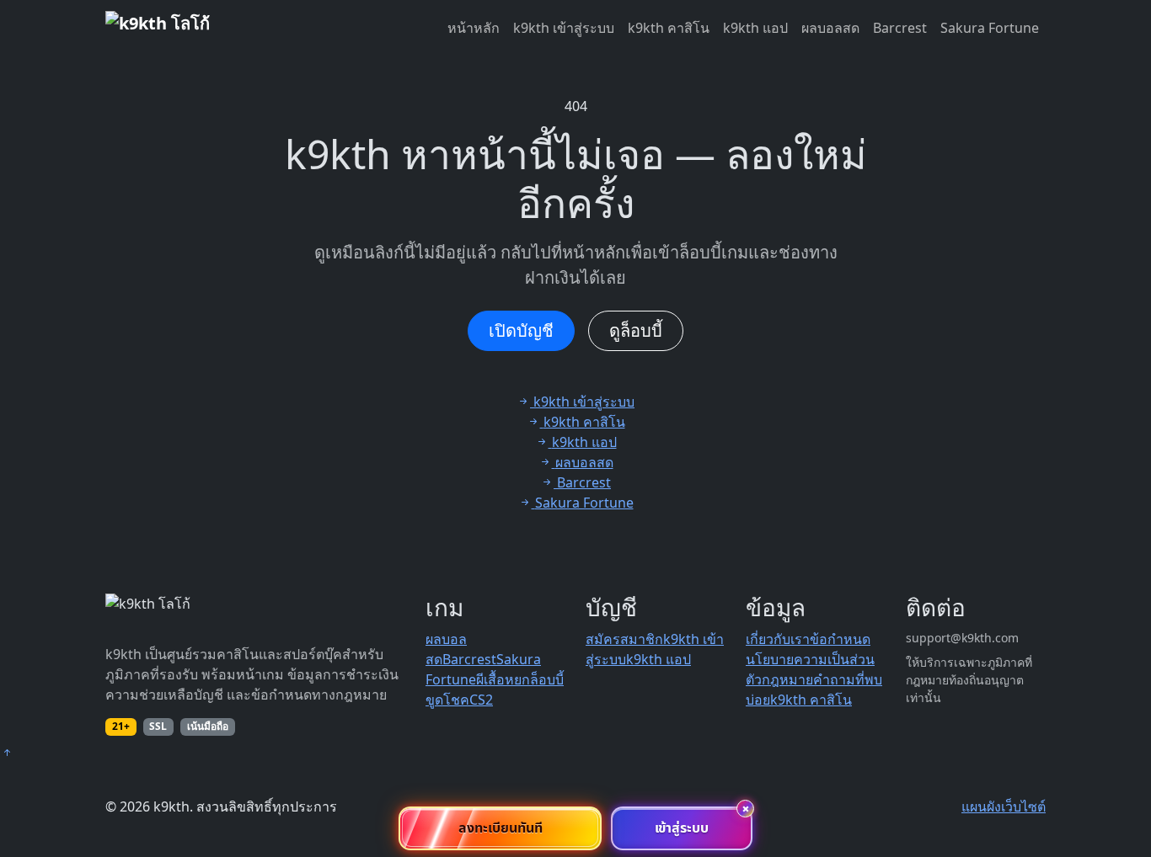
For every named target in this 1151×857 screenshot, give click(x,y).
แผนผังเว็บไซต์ (1003, 806)
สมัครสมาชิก (624, 639)
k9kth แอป (755, 28)
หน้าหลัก (473, 28)
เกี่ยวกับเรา (778, 639)
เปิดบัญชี (521, 330)
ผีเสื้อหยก (503, 679)
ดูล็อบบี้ (635, 330)
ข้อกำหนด (840, 639)
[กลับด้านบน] (6, 753)
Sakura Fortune (989, 28)
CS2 (481, 699)
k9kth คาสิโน (668, 28)
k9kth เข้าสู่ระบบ (563, 28)
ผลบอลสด (830, 28)
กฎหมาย (787, 679)
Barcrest (900, 28)
